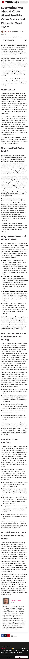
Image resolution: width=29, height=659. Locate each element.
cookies (11, 650)
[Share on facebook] (2, 635)
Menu (24, 2)
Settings (7, 657)
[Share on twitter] (5, 635)
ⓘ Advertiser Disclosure (17, 37)
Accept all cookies (21, 657)
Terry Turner (7, 31)
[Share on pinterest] (8, 635)
